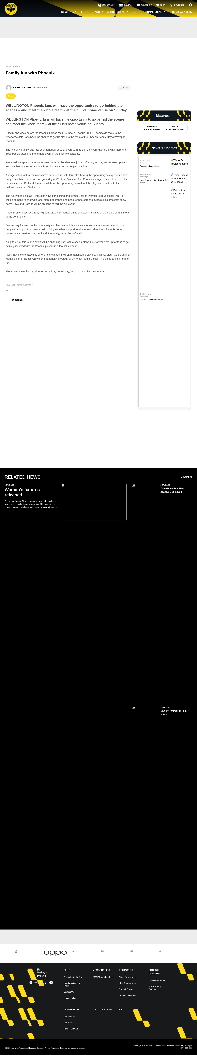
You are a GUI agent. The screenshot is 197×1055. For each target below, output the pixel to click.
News (17, 66)
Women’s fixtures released (150, 166)
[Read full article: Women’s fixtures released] (180, 164)
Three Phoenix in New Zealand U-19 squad (172, 490)
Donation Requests (127, 995)
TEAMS (95, 12)
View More (186, 477)
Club (135, 12)
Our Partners (69, 1016)
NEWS (65, 12)
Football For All (126, 989)
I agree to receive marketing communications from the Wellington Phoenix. (43, 293)
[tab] (152, 128)
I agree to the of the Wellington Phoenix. (34, 289)
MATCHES (78, 12)
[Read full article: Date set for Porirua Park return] (180, 297)
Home (8, 66)
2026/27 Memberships (103, 977)
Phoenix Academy (180, 12)
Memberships (116, 12)
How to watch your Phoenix (72, 984)
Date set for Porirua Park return (152, 299)
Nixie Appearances (127, 983)
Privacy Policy (28, 289)
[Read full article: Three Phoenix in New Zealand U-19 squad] (180, 178)
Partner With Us (71, 1029)
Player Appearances (128, 977)
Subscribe (17, 300)
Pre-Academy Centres (155, 987)
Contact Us (69, 992)
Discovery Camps (157, 980)
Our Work (68, 1023)
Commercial (153, 12)
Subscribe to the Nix (73, 977)
